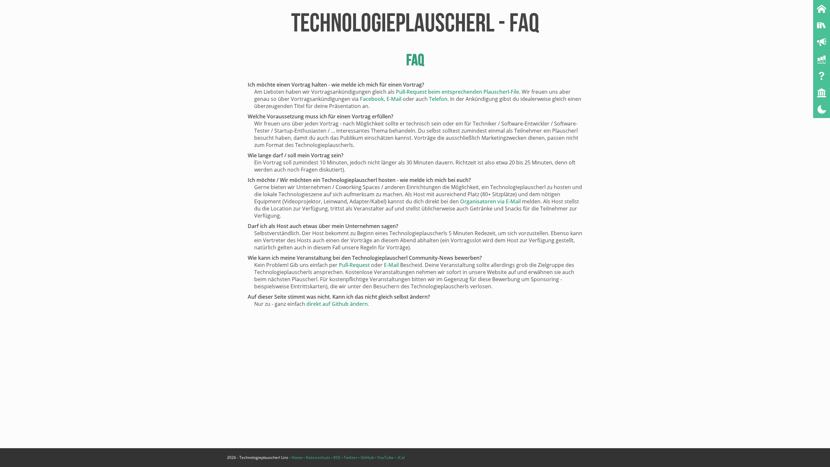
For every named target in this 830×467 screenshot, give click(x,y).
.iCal (401, 457)
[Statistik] (821, 59)
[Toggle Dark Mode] (821, 109)
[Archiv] (821, 25)
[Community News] (821, 42)
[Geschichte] (821, 92)
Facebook (372, 98)
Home (296, 457)
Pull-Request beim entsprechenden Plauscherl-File (457, 91)
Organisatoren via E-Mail (490, 201)
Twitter (350, 457)
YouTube (385, 457)
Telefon (438, 98)
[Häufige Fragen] (821, 75)
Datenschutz (318, 457)
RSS (336, 457)
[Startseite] (821, 8)
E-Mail (393, 98)
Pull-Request (354, 265)
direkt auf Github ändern (337, 303)
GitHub (367, 457)
